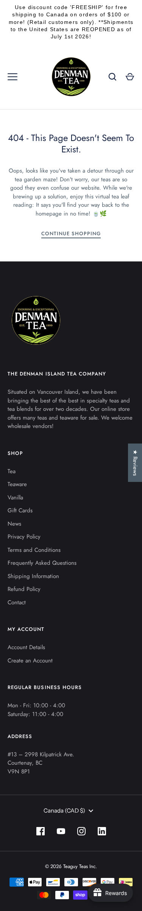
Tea (12, 471)
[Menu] (12, 76)
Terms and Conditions (34, 550)
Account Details (26, 647)
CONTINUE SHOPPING (71, 233)
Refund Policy (24, 589)
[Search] (112, 76)
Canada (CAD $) (64, 810)
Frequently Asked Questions (42, 563)
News (14, 524)
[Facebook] (40, 831)
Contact (17, 602)
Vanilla (15, 497)
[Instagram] (81, 831)
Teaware (17, 484)
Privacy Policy (24, 536)
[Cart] (130, 76)
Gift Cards (20, 510)
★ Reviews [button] (135, 463)
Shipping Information (33, 576)
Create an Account (30, 660)
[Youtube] (61, 831)
